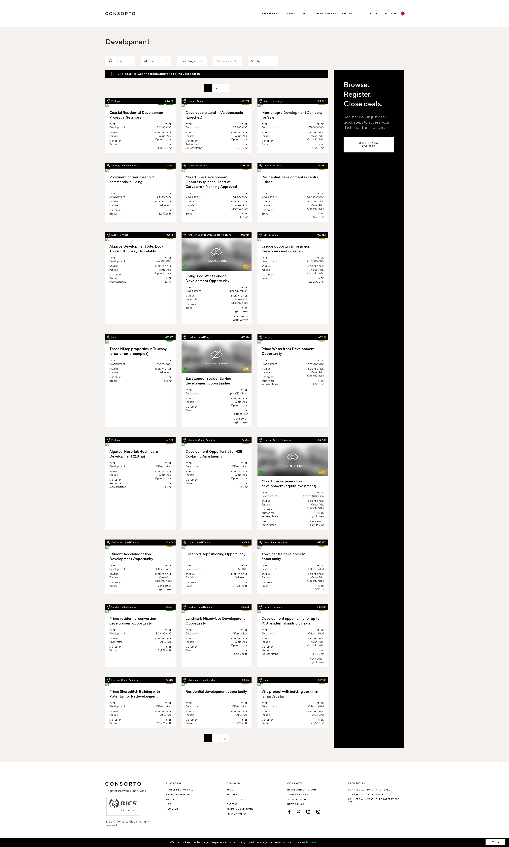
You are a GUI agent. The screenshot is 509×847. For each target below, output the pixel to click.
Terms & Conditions (240, 809)
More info (312, 842)
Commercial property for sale (369, 789)
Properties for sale (179, 789)
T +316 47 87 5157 (297, 794)
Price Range (187, 61)
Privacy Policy (237, 814)
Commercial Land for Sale (366, 794)
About (307, 13)
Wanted (291, 13)
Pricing (347, 13)
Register (391, 13)
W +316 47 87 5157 (298, 799)
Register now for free (368, 145)
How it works (326, 13)
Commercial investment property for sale (373, 800)
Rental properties (178, 794)
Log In (374, 13)
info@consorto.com (301, 789)
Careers (232, 804)
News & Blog (295, 804)
